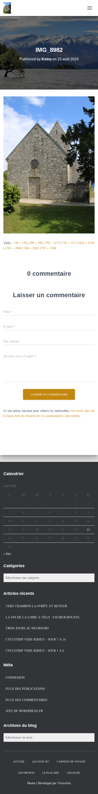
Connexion (15, 677)
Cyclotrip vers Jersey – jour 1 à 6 (35, 650)
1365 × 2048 (13, 248)
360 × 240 (30, 248)
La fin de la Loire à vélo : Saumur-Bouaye (43, 617)
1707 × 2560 (48, 248)
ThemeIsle (64, 783)
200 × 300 (35, 243)
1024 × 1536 (86, 243)
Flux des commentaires (26, 700)
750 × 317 (68, 243)
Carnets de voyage (71, 761)
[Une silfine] (8, 8)
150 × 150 (20, 243)
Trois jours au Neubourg (27, 628)
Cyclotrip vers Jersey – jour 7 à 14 (36, 639)
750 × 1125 (52, 243)
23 (88, 529)
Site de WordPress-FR (24, 711)
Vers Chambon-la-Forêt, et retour (36, 606)
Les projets (26, 772)
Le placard (50, 772)
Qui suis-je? (40, 761)
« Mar (7, 553)
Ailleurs (73, 772)
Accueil (19, 761)
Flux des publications (25, 688)
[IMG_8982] (49, 164)
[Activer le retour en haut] (89, 785)
